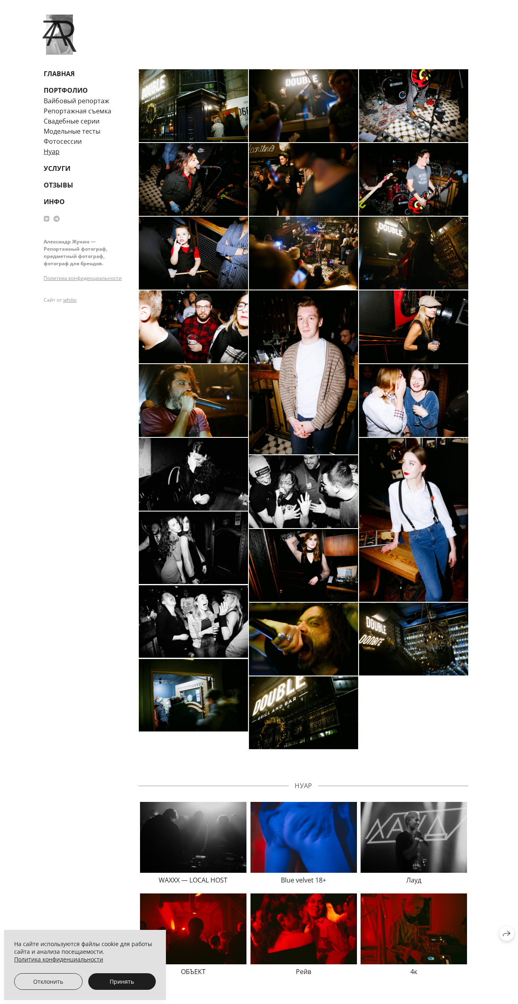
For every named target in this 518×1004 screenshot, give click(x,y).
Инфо (54, 201)
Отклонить (48, 981)
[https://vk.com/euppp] (46, 218)
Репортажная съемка (77, 111)
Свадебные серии (72, 121)
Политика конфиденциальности (83, 278)
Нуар (51, 151)
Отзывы (58, 185)
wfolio (69, 299)
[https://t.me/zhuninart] (56, 218)
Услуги (57, 168)
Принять (122, 981)
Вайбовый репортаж (76, 100)
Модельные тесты (72, 131)
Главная (59, 73)
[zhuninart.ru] (59, 35)
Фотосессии (63, 141)
